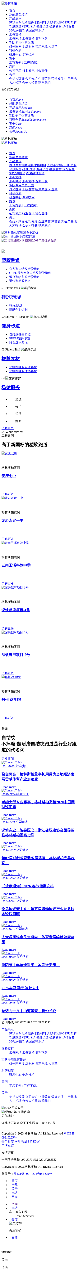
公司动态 (15, 70)
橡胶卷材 (55, 26)
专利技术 (28, 54)
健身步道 (42, 26)
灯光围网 (15, 46)
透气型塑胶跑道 (20, 281)
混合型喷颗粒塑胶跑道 (24, 277)
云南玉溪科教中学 (16, 565)
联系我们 (44, 82)
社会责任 (41, 70)
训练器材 (28, 46)
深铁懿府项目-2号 (16, 655)
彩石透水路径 (18, 342)
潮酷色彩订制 (18, 309)
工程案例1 (16, 62)
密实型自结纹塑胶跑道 (24, 269)
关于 (12, 74)
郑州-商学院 (11, 700)
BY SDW (34, 1141)
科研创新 (15, 50)
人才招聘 (15, 82)
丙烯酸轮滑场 (35, 30)
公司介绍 (31, 78)
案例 (12, 58)
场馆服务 (68, 26)
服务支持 (15, 34)
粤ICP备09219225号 (27, 1173)
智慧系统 (41, 46)
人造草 (53, 46)
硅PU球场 (28, 26)
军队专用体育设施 (21, 42)
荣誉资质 (57, 78)
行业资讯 (28, 70)
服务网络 (15, 38)
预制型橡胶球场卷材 (23, 371)
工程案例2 (31, 62)
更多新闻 (8, 758)
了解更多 (8, 428)
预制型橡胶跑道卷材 (23, 367)
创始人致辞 (17, 78)
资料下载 (41, 38)
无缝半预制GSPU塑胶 (62, 22)
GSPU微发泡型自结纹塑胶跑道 (30, 273)
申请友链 (8, 1145)
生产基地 (70, 78)
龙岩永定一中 (12, 520)
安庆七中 (9, 476)
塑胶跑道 (15, 26)
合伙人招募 (30, 82)
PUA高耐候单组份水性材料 (27, 22)
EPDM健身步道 (19, 338)
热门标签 (8, 1141)
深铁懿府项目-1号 (16, 610)
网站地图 (21, 1141)
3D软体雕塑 (17, 30)
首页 (12, 10)
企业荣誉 (44, 78)
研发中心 (15, 54)
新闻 (12, 66)
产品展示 (15, 18)
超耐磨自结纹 (18, 14)
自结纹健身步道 (20, 334)
